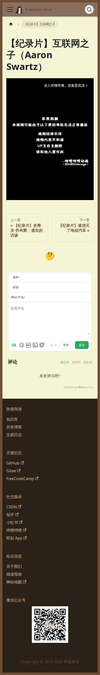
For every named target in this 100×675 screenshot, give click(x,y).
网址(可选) (18, 297)
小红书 (12, 522)
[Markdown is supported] (15, 345)
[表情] (22, 345)
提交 (82, 345)
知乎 (10, 514)
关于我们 (14, 566)
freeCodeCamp (20, 478)
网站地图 (14, 582)
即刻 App (14, 538)
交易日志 (14, 434)
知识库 (12, 419)
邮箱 (16, 287)
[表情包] (28, 345)
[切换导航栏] (10, 9)
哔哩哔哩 (14, 530)
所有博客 (14, 427)
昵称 (16, 277)
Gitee (11, 470)
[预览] (42, 345)
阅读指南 (14, 574)
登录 (66, 345)
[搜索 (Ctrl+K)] (89, 9)
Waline (82, 387)
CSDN (11, 507)
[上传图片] (35, 345)
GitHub (12, 463)
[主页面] (11, 24)
